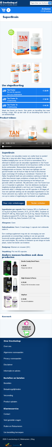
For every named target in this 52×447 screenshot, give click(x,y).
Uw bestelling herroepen (13, 432)
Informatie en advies (12, 371)
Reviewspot (17, 445)
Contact (7, 414)
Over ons (7, 346)
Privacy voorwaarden (12, 359)
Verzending (8, 395)
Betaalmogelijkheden (12, 389)
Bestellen (7, 383)
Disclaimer (8, 365)
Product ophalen (10, 402)
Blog (32, 439)
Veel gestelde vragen (12, 420)
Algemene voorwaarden (13, 352)
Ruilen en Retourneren (13, 426)
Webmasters (25, 439)
